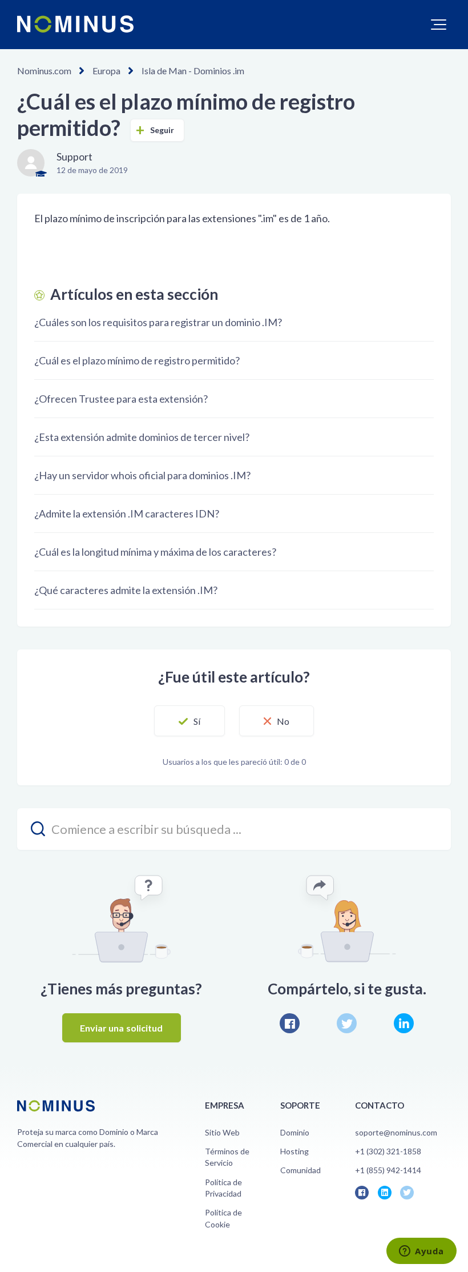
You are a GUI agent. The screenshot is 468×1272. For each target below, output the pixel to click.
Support (74, 156)
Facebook (290, 1023)
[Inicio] (75, 24)
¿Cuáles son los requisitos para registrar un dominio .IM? (158, 322)
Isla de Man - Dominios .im (193, 70)
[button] (438, 24)
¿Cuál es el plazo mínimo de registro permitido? (137, 360)
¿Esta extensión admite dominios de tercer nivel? (141, 437)
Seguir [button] (162, 130)
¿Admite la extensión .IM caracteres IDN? (126, 513)
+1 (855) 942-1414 (388, 1170)
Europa (106, 70)
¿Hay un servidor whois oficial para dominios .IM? (142, 475)
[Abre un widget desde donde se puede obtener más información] (421, 1252)
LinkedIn (404, 1023)
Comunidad (300, 1170)
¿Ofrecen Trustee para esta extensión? (121, 398)
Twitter (347, 1023)
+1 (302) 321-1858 (388, 1151)
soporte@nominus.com (396, 1132)
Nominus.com (44, 70)
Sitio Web (222, 1132)
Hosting (294, 1151)
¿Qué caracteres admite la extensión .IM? (125, 590)
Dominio (294, 1132)
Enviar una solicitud (121, 1027)
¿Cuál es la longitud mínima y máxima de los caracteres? (155, 551)
